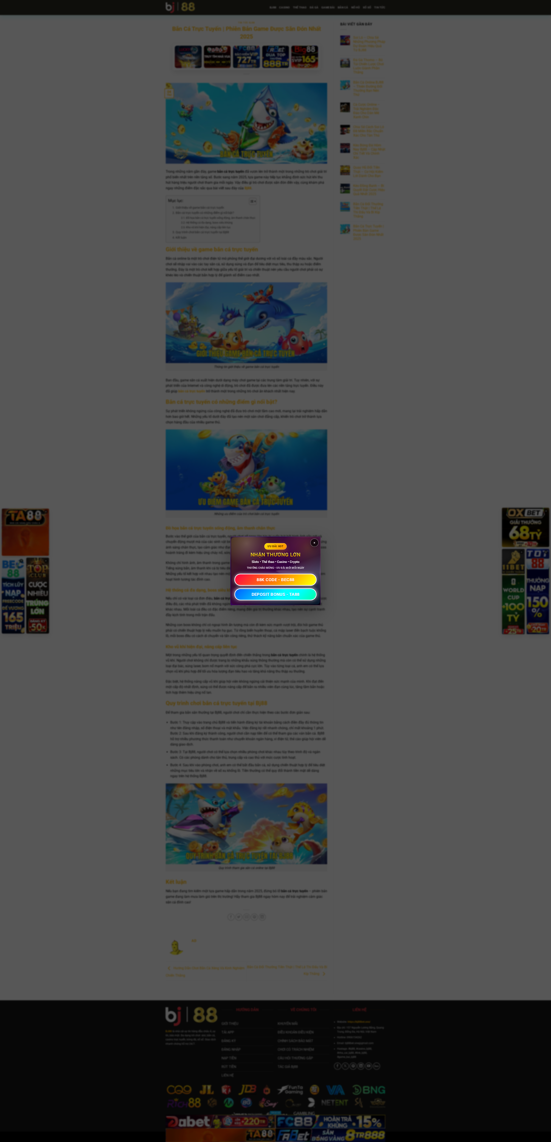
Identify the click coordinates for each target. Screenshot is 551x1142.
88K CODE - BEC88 (275, 580)
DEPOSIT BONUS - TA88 (276, 594)
